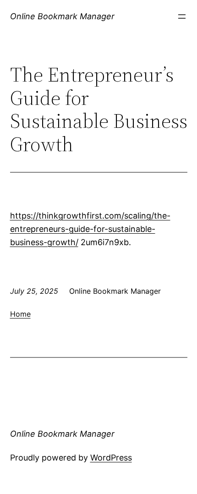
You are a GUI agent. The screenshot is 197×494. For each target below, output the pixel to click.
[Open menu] (181, 16)
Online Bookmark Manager (62, 16)
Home (20, 313)
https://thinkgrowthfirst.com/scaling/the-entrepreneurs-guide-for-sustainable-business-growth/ (90, 229)
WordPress (111, 457)
